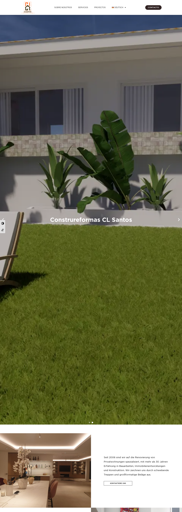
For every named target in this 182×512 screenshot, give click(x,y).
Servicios (83, 7)
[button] (3, 220)
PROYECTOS (100, 7)
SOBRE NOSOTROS (63, 7)
